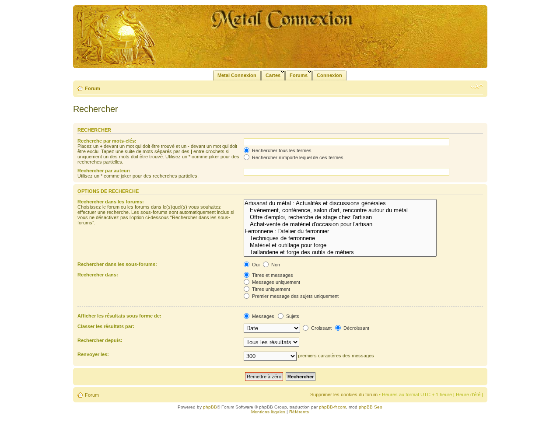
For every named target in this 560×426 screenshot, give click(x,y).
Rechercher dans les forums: (110, 201)
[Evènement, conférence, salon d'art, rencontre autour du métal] (340, 210)
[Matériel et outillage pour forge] (340, 245)
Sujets (292, 316)
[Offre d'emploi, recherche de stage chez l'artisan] (340, 217)
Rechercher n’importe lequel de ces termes (297, 157)
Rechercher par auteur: (103, 170)
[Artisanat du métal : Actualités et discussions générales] (340, 203)
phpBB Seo (370, 407)
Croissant (321, 328)
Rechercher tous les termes (281, 150)
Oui (255, 264)
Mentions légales (268, 411)
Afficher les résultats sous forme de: (119, 315)
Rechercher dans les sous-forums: (117, 264)
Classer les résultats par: (105, 326)
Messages (262, 316)
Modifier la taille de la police (476, 87)
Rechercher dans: (97, 274)
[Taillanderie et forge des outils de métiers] (340, 252)
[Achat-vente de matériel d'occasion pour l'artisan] (340, 224)
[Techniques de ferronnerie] (340, 238)
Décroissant (355, 328)
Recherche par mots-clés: (106, 140)
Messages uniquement (275, 282)
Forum (92, 88)
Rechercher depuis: (99, 340)
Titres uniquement (270, 289)
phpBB (210, 407)
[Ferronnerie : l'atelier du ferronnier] (340, 231)
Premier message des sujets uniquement (295, 296)
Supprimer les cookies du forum (344, 394)
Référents (299, 411)
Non (275, 264)
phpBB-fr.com (332, 407)
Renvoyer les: (93, 354)
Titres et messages (272, 275)
